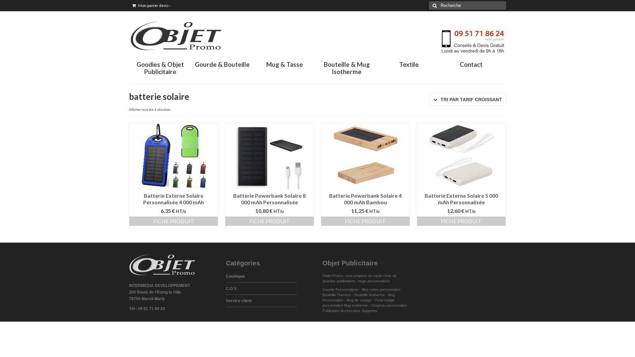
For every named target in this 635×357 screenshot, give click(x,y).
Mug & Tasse (284, 64)
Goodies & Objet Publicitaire (160, 67)
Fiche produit (173, 221)
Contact (471, 64)
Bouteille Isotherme (371, 295)
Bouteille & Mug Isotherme (347, 67)
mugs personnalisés (374, 281)
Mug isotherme (356, 305)
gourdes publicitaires (339, 281)
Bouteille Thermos (336, 295)
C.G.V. (231, 288)
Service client (239, 300)
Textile (409, 64)
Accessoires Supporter (358, 311)
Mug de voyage (359, 300)
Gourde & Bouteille (222, 64)
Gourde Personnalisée (340, 290)
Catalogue (235, 276)
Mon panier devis (154, 5)
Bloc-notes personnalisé (381, 290)
